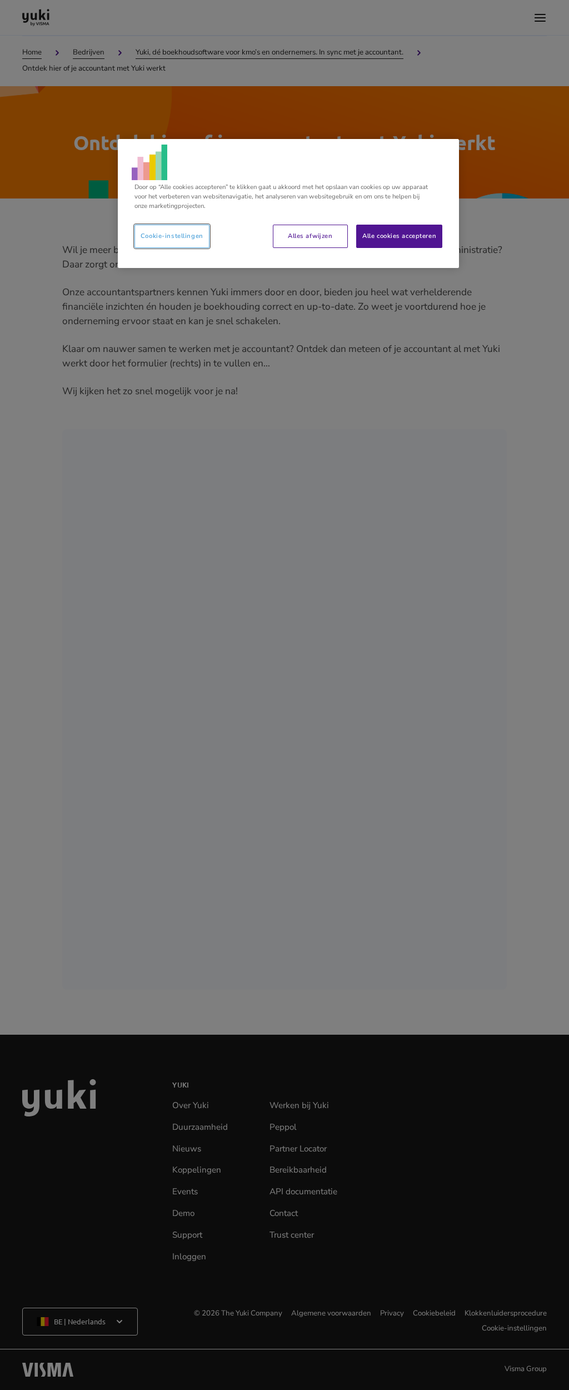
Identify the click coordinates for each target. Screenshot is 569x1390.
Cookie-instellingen (172, 235)
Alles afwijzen (310, 235)
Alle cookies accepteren (399, 235)
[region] (288, 203)
